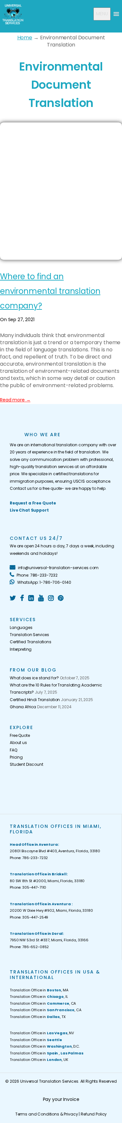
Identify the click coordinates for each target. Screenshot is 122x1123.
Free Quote (20, 735)
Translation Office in (36, 1039)
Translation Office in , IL (39, 996)
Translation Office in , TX (38, 1016)
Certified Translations (30, 642)
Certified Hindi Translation (35, 699)
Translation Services (29, 634)
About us (18, 742)
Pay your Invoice (61, 1099)
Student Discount (26, 764)
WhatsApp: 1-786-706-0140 (43, 582)
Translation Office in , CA (43, 1003)
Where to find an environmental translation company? (50, 291)
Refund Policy (94, 1114)
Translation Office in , (46, 1053)
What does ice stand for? (34, 678)
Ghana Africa (23, 707)
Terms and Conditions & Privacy (46, 1114)
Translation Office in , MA (39, 990)
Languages (21, 627)
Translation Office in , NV (42, 1033)
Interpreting (21, 649)
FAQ (13, 750)
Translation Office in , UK (39, 1059)
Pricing (16, 757)
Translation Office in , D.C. (45, 1046)
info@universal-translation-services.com (58, 567)
